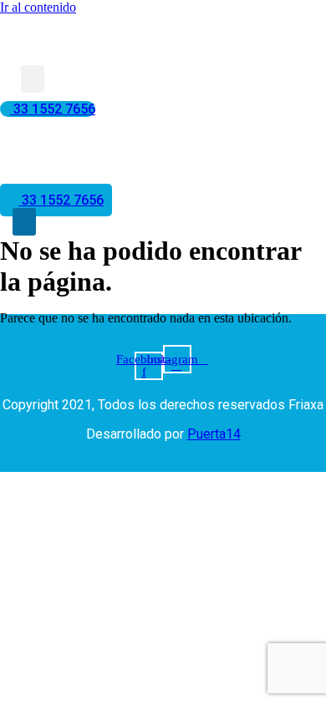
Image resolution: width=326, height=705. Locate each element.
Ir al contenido (38, 7)
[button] (32, 79)
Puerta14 (214, 434)
